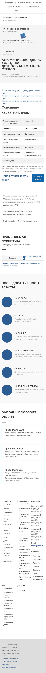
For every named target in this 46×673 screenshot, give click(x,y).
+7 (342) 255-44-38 (13, 7)
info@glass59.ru (37, 546)
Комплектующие (24, 2)
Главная (4, 74)
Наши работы (10, 2)
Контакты (37, 2)
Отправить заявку (39, 178)
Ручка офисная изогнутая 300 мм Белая (17, 261)
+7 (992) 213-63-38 (32, 7)
